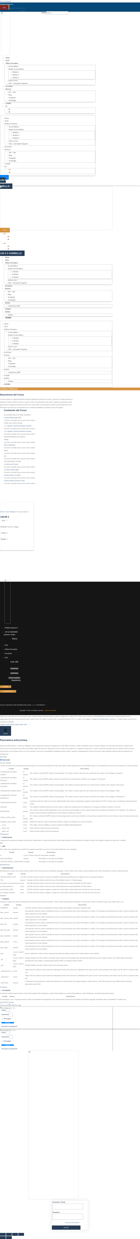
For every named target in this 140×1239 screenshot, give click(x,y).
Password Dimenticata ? (72, 1222)
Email (3, 1010)
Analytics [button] (3, 895)
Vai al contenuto (5, 1)
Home (8, 58)
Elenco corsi (12, 280)
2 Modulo (15, 274)
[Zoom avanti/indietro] (3, 1234)
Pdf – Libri (12, 92)
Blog (10, 95)
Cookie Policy (14, 673)
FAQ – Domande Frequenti (17, 83)
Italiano (7, 312)
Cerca (43, 13)
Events (7, 303)
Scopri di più (104, 719)
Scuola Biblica (13, 66)
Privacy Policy (14, 668)
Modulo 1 (16, 72)
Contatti (8, 103)
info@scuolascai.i (6, 4)
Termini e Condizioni (14, 677)
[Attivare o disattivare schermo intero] (9, 1234)
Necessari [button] (3, 757)
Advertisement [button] (5, 865)
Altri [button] (1, 843)
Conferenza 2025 (14, 306)
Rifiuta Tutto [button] (14, 724)
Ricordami (7, 1019)
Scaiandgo (12, 100)
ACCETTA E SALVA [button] (7, 1002)
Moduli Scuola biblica (15, 269)
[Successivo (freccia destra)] (9, 1237)
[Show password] (77, 1217)
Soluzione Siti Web (50, 710)
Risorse (8, 89)
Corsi (7, 512)
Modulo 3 (16, 78)
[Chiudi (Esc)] (21, 1234)
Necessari (6, 760)
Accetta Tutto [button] (22, 724)
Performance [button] (4, 834)
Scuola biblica (13, 266)
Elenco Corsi (13, 81)
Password (4, 1014)
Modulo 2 (16, 75)
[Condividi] (15, 1234)
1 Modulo (15, 272)
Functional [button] (3, 987)
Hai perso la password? (9, 1026)
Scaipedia (11, 98)
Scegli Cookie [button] (5, 724)
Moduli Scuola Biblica (16, 69)
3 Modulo (15, 277)
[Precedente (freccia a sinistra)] (3, 1237)
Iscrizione (9, 86)
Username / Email (58, 1202)
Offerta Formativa (12, 63)
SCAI (7, 60)
